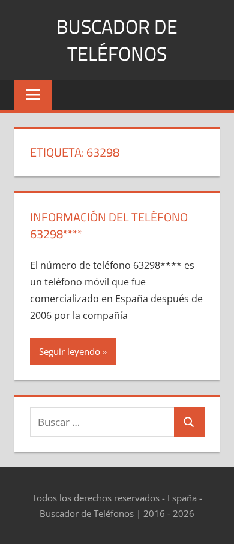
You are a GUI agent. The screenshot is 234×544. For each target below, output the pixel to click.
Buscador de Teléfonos (117, 40)
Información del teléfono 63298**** (109, 225)
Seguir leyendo (69, 351)
